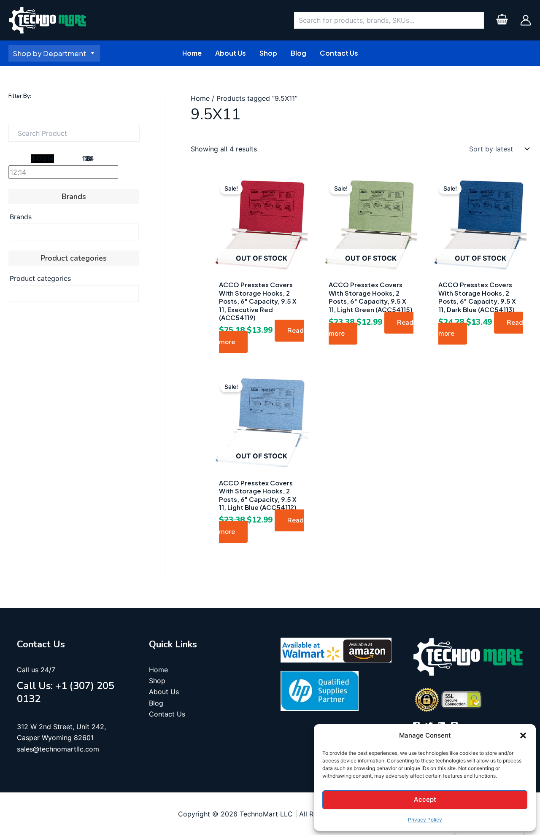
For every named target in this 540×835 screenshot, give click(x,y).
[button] (523, 735)
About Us (164, 691)
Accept (425, 799)
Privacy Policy (425, 819)
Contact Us (167, 714)
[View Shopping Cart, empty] (501, 20)
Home (200, 98)
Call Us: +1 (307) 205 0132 (65, 692)
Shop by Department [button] (49, 53)
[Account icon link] (526, 20)
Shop (157, 680)
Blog (156, 703)
